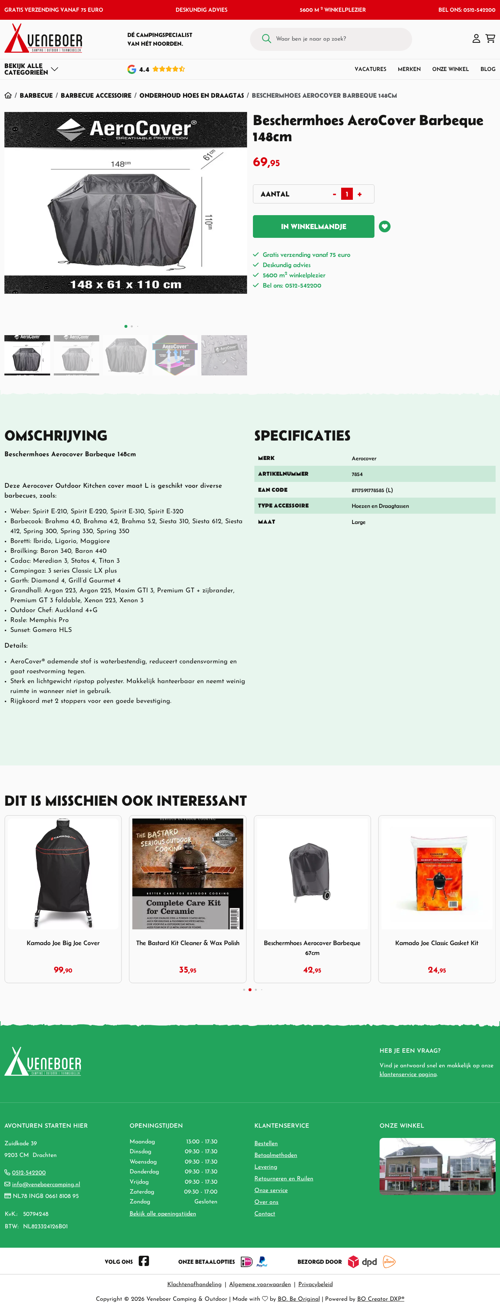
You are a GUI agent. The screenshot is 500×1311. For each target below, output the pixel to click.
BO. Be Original (299, 1299)
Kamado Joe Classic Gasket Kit (436, 943)
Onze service (271, 1191)
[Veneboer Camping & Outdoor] (43, 38)
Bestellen (266, 1144)
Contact (264, 1214)
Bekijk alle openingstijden (163, 1214)
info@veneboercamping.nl (46, 1185)
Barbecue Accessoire (96, 95)
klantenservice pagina (408, 1075)
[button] (476, 39)
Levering (265, 1167)
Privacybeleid (315, 1285)
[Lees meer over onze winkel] (438, 1166)
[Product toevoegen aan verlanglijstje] (384, 226)
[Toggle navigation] (31, 69)
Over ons (266, 1202)
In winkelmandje (313, 226)
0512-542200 (29, 1173)
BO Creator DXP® (380, 1299)
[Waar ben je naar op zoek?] (266, 39)
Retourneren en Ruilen (283, 1179)
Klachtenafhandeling (194, 1285)
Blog (488, 69)
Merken (409, 69)
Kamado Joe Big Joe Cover (63, 943)
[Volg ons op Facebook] (144, 1261)
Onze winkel (450, 69)
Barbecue (36, 95)
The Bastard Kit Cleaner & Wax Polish (187, 943)
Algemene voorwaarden (260, 1285)
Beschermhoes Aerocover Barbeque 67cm (312, 947)
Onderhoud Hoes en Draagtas (191, 95)
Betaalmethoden (275, 1155)
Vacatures (370, 69)
